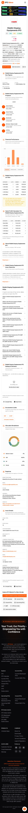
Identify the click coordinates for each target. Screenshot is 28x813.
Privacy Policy (19, 736)
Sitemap (3, 752)
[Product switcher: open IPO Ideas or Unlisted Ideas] (24, 809)
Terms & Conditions (20, 738)
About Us (17, 731)
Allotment (11, 52)
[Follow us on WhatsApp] (16, 751)
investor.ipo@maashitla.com (10, 484)
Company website (9, 419)
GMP (6, 606)
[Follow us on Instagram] (19, 747)
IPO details (7, 67)
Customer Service (6, 747)
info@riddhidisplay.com (9, 556)
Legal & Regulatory (20, 741)
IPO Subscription (6, 713)
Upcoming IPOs (20, 602)
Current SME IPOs (20, 678)
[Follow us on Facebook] (16, 747)
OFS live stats (16, 606)
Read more (5, 260)
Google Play (8, 401)
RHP (13, 63)
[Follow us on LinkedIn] (23, 747)
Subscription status (10, 609)
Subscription (17, 67)
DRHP (18, 63)
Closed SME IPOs (20, 703)
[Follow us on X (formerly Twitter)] (19, 751)
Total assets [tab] (13, 169)
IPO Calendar (5, 676)
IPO (2, 674)
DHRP (10, 416)
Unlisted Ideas (5, 731)
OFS (2, 688)
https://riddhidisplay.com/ (9, 551)
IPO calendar (8, 599)
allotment (5, 61)
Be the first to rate (14, 387)
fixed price (5, 45)
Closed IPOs (8, 602)
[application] (14, 157)
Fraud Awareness (6, 749)
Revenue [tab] (7, 169)
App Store (18, 401)
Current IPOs (19, 599)
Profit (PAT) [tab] (20, 169)
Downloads (18, 733)
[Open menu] (25, 2)
